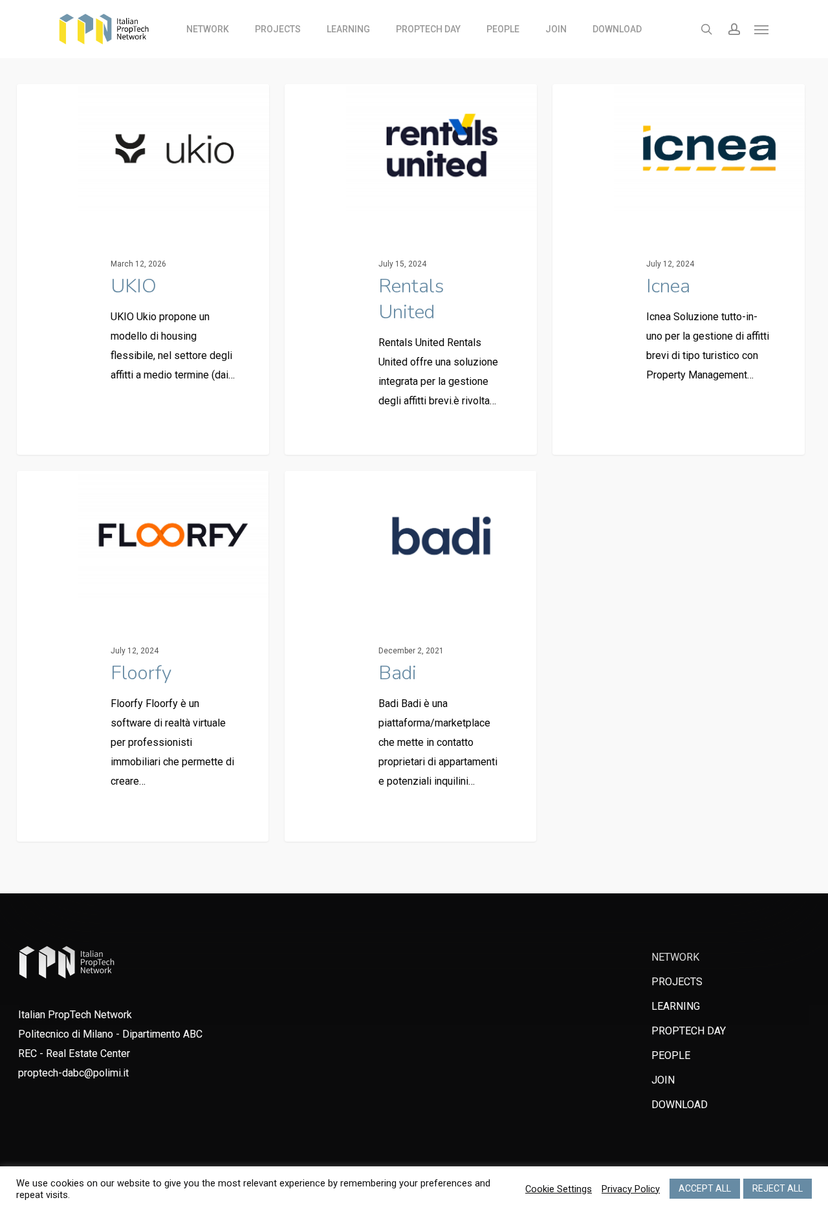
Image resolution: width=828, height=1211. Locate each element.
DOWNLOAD (679, 1104)
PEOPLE (670, 1055)
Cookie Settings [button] (558, 1189)
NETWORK (675, 957)
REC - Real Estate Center (74, 1053)
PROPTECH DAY (688, 1031)
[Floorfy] (142, 656)
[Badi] (410, 656)
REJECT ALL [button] (777, 1188)
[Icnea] (678, 269)
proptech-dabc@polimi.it (73, 1073)
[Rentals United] (410, 269)
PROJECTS (677, 982)
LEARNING (675, 1006)
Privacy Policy (631, 1189)
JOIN (663, 1080)
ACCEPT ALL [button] (705, 1188)
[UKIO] (142, 269)
